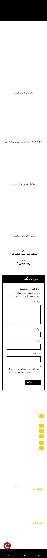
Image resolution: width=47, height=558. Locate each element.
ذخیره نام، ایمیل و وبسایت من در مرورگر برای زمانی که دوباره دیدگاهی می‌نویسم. (24, 370)
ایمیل (38, 341)
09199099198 (28, 475)
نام (39, 329)
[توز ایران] (37, 10)
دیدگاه (37, 302)
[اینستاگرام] (41, 518)
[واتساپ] (35, 518)
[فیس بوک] (30, 518)
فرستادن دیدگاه (32, 382)
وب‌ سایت (37, 353)
